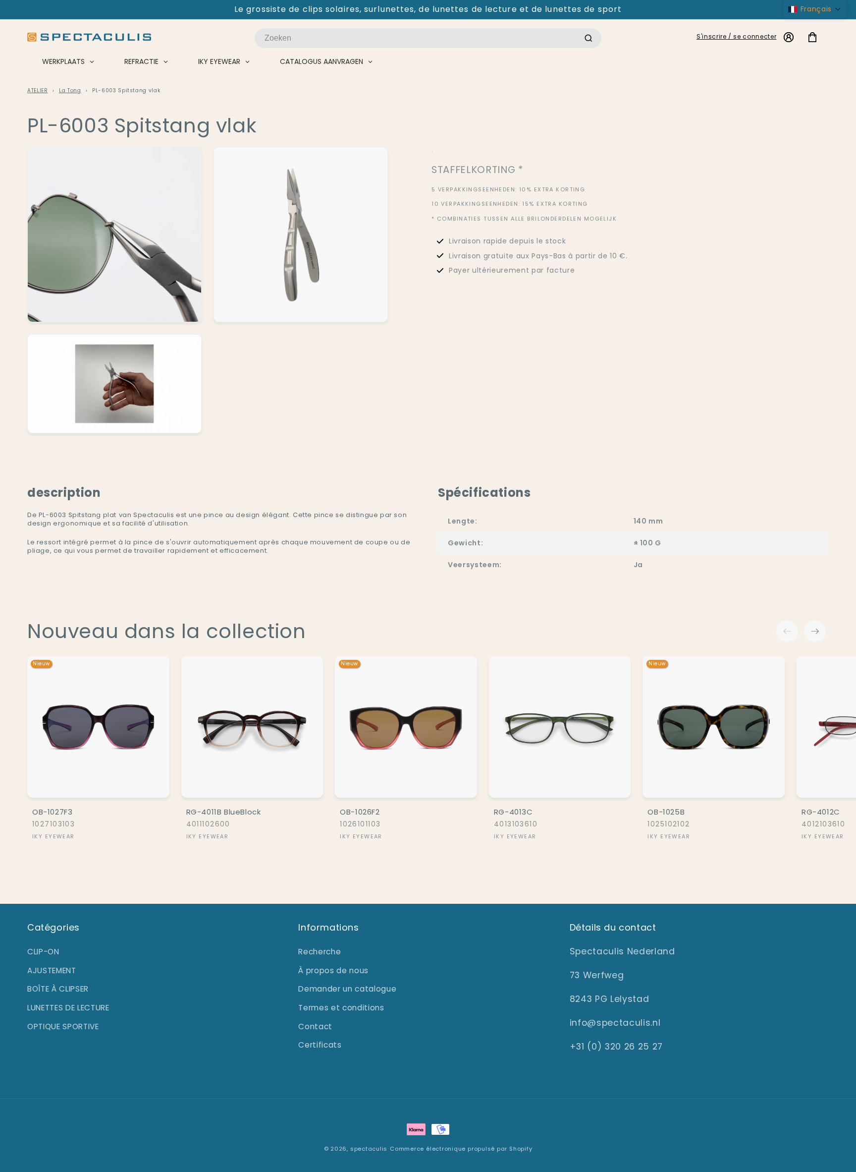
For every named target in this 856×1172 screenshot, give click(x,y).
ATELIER (37, 90)
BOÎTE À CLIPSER (58, 989)
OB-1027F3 (52, 812)
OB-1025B (666, 812)
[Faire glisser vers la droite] (815, 631)
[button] (814, 9)
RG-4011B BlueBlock (223, 812)
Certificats (319, 1045)
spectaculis (368, 1149)
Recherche (319, 951)
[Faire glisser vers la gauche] (787, 631)
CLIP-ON (43, 951)
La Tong (70, 90)
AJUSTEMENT (51, 970)
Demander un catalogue (347, 989)
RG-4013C (513, 812)
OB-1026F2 (359, 812)
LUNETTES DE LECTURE (68, 1007)
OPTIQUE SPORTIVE (63, 1026)
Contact (315, 1026)
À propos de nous (333, 970)
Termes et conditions (341, 1007)
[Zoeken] (588, 38)
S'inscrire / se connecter (736, 36)
